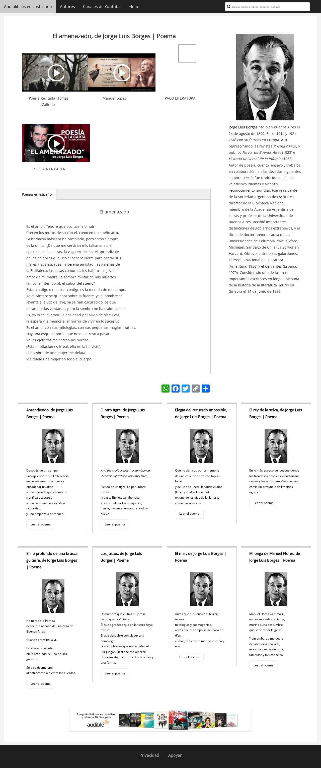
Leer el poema (41, 524)
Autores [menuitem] (67, 6)
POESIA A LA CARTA (49, 169)
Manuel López (114, 98)
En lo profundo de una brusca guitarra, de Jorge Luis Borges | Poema (51, 560)
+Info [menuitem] (133, 6)
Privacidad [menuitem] (149, 755)
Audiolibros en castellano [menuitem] (28, 6)
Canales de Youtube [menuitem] (102, 6)
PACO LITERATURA (180, 98)
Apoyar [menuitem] (175, 755)
